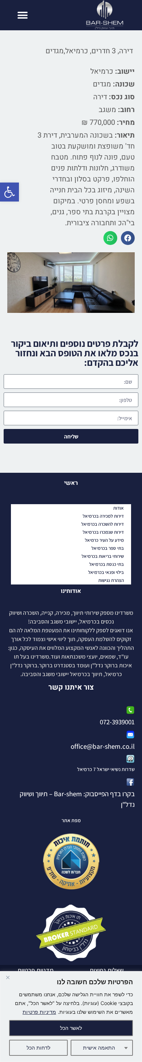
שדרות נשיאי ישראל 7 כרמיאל (106, 769)
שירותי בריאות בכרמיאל (103, 556)
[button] (9, 192)
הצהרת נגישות (111, 580)
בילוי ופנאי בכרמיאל (106, 572)
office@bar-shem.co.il (103, 746)
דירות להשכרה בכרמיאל (102, 524)
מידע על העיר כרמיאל (104, 540)
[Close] (7, 977)
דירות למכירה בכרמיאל (103, 516)
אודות (118, 508)
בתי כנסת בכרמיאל (106, 564)
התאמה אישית (99, 1047)
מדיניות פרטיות (39, 1012)
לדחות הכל (38, 1047)
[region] (71, 1016)
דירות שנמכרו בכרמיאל (103, 532)
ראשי (71, 483)
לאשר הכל (71, 1028)
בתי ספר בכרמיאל (107, 548)
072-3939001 (117, 721)
